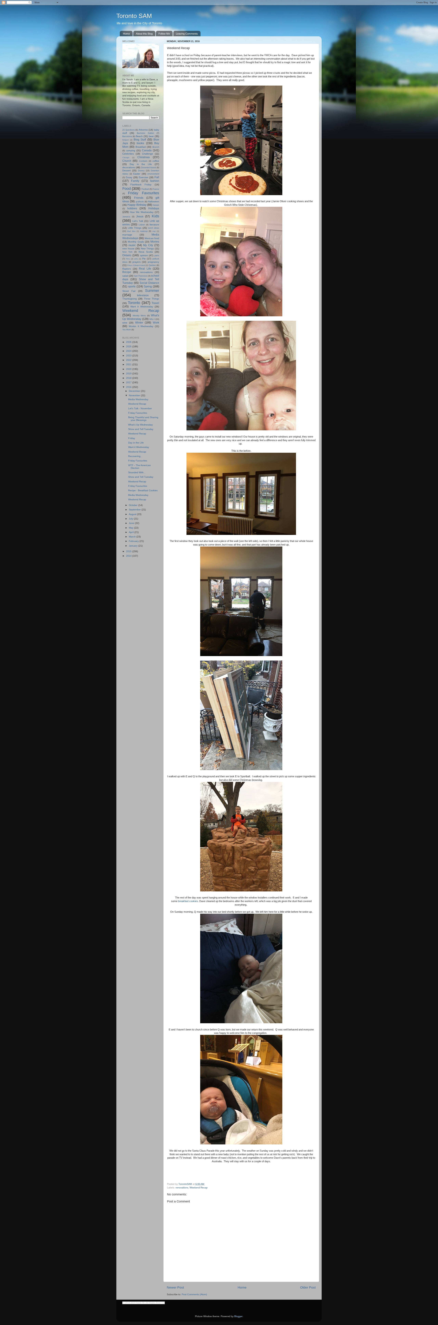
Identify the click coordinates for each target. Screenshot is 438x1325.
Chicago (125, 157)
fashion (154, 180)
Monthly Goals (136, 241)
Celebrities (128, 154)
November (135, 395)
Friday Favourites (143, 193)
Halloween (153, 201)
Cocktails (143, 161)
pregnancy (153, 262)
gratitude (140, 201)
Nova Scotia (146, 252)
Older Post (308, 1287)
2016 (129, 387)
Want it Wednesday (141, 306)
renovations (182, 1187)
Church (126, 160)
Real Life (145, 268)
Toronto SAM (134, 15)
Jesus (139, 216)
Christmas (143, 157)
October (133, 505)
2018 (129, 378)
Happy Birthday (136, 204)
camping (130, 150)
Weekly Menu (139, 315)
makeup (144, 231)
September (135, 509)
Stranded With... (137, 472)
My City (148, 245)
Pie (144, 258)
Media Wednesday (138, 399)
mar (154, 231)
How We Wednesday (141, 212)
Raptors (126, 269)
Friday (131, 438)
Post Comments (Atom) (194, 1294)
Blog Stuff (140, 139)
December (135, 391)
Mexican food (152, 238)
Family (135, 180)
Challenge (147, 154)
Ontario (126, 255)
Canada (147, 150)
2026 (129, 342)
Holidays (153, 208)
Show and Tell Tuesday (140, 429)
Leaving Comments (187, 33)
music (132, 245)
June (132, 523)
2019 (129, 373)
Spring (148, 286)
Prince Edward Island (136, 265)
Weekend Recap (199, 1187)
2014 (129, 556)
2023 (129, 355)
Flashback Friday (141, 184)
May (131, 528)
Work (156, 322)
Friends (138, 197)
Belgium (125, 140)
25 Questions (128, 130)
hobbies (132, 208)
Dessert (126, 170)
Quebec (152, 265)
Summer (152, 290)
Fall (156, 177)
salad (125, 276)
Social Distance (149, 282)
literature (154, 224)
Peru (128, 259)
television (143, 295)
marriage (127, 234)
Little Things (134, 228)
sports (132, 286)
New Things (147, 248)
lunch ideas (153, 228)
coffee (155, 161)
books (140, 143)
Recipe (126, 272)
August (133, 514)
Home (126, 33)
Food (126, 188)
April (131, 532)
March (132, 536)
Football (145, 189)
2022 (129, 360)
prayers (136, 262)
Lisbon (142, 225)
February (134, 541)
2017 (129, 382)
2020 (129, 369)
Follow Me (164, 33)
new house (128, 248)
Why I (152, 319)
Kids (155, 216)
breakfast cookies (188, 901)
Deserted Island (148, 167)
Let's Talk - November (140, 408)
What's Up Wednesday (140, 424)
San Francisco (140, 276)
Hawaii (156, 205)
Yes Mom (126, 329)
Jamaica (126, 216)
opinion (144, 255)
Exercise (143, 177)
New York (127, 252)
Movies (154, 241)
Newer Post (175, 1287)
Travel (155, 303)
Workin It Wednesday (141, 326)
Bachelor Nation (145, 133)
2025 (129, 346)
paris (156, 255)
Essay (129, 177)
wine (124, 322)
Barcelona (127, 136)
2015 (129, 551)
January (133, 545)
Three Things (151, 298)
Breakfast (141, 147)
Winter (139, 322)
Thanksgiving (129, 298)
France (156, 189)
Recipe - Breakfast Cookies (143, 490)
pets (136, 259)
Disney (141, 170)
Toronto (134, 303)
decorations (128, 167)
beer (151, 136)
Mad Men (131, 231)
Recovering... (135, 456)
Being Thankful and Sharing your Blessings (143, 418)
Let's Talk (137, 221)
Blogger (238, 1316)
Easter (136, 174)
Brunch (155, 147)
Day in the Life (141, 164)
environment (153, 174)
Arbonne (143, 130)
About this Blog (144, 33)
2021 (129, 364)
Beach (139, 136)
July (131, 518)
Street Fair (129, 291)
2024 (129, 351)
